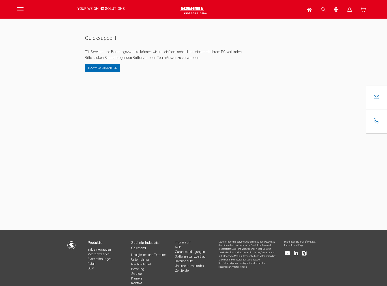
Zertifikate (182, 270)
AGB (178, 247)
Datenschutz (184, 261)
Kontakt (136, 283)
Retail (91, 263)
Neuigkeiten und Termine (148, 255)
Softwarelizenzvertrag (190, 256)
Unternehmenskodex (189, 266)
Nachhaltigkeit (141, 264)
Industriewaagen (99, 249)
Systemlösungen (100, 259)
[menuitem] (309, 9)
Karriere (136, 278)
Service (136, 273)
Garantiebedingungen (190, 252)
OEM (91, 268)
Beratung (137, 269)
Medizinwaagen (99, 254)
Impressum (183, 242)
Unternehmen (140, 259)
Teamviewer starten (102, 67)
